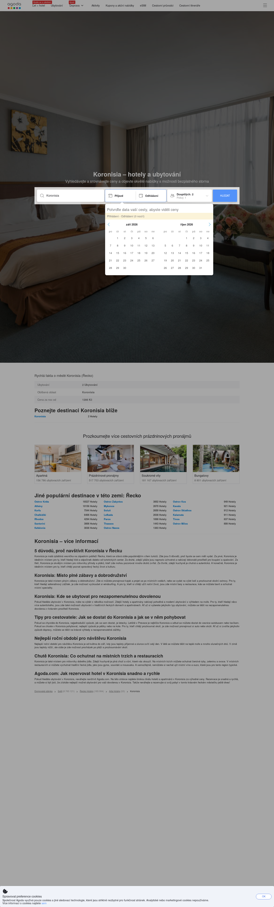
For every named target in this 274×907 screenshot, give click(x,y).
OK (264, 896)
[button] (108, 224)
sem (44, 903)
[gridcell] (117, 238)
